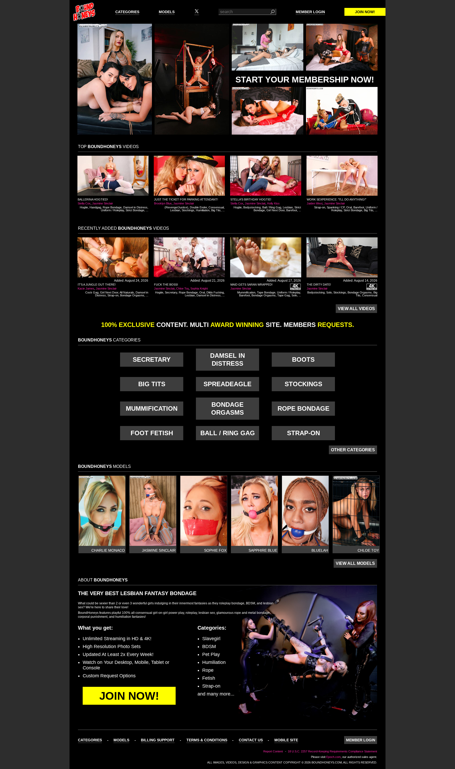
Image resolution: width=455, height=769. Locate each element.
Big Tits (216, 210)
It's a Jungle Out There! (97, 284)
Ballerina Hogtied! (93, 199)
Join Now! (365, 12)
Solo (294, 295)
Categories (127, 12)
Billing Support (158, 740)
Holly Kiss (273, 203)
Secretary (171, 292)
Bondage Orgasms (132, 295)
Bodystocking (252, 207)
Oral (349, 207)
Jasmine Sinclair (102, 203)
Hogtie (84, 207)
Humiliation (203, 210)
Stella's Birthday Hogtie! (250, 199)
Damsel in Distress (135, 207)
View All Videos (356, 308)
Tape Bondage (266, 292)
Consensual (216, 207)
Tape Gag (283, 295)
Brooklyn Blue (163, 203)
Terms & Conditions (206, 740)
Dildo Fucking (215, 292)
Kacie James (86, 288)
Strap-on (319, 207)
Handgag (95, 207)
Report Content (273, 751)
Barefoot (291, 210)
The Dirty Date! (319, 284)
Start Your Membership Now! (304, 79)
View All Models (355, 563)
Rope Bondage (112, 207)
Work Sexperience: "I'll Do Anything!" (336, 199)
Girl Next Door (275, 210)
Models (167, 12)
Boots (303, 359)
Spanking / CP (336, 207)
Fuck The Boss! (166, 284)
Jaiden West (315, 203)
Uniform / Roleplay (112, 210)
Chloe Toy (182, 288)
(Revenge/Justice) (176, 207)
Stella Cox (84, 203)
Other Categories (353, 450)
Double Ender (198, 207)
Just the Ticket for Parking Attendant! (186, 199)
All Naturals (127, 292)
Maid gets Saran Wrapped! (251, 284)
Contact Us (251, 740)
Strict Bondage (135, 210)
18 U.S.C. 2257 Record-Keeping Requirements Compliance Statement (332, 751)
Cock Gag (91, 292)
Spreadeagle (227, 384)
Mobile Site (286, 740)
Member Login (310, 12)
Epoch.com (333, 756)
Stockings (188, 210)
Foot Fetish (152, 433)
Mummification (246, 292)
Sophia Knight (199, 288)
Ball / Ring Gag (271, 207)
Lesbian (175, 210)
